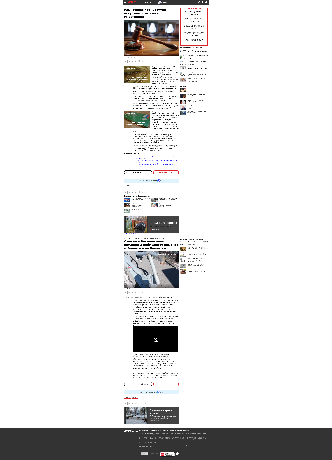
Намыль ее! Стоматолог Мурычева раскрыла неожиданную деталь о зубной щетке (197, 63)
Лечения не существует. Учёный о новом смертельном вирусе (197, 265)
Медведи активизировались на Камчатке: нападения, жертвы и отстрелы (194, 27)
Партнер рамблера (154, 453)
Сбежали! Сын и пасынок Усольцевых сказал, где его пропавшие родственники (198, 243)
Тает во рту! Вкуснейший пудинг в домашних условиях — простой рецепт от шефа (197, 271)
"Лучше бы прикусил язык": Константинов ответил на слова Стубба (195, 107)
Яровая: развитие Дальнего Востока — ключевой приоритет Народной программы (194, 40)
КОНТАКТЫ (165, 430)
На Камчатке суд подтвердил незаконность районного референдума (139, 205)
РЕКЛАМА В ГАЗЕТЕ (156, 430)
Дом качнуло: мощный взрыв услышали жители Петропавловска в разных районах (194, 13)
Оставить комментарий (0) (166, 172)
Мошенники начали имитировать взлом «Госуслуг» (196, 101)
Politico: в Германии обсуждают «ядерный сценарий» (195, 89)
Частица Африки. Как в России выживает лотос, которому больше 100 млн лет (197, 260)
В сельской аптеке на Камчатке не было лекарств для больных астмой (141, 200)
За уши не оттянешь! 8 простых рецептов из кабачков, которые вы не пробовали (198, 249)
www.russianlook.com (130, 57)
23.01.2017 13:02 (128, 7)
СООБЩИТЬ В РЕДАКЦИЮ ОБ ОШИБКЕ (179, 430)
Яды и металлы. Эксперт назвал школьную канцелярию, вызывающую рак (196, 80)
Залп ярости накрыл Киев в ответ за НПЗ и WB (196, 95)
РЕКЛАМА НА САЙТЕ (144, 430)
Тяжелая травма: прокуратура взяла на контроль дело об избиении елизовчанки (194, 33)
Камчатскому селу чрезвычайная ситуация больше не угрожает (168, 199)
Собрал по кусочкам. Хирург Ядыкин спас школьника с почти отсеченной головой (198, 57)
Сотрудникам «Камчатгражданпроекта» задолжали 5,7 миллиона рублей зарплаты (136, 211)
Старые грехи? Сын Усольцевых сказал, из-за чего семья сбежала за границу (197, 51)
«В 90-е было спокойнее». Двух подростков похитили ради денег (197, 253)
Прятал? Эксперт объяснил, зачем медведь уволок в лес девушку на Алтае (197, 74)
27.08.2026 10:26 (128, 238)
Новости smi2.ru (130, 233)
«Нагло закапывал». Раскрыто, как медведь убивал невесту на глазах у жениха (197, 68)
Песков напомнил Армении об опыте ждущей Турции (197, 112)
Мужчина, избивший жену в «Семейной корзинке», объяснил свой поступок (194, 20)
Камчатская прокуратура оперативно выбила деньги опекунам (166, 205)
